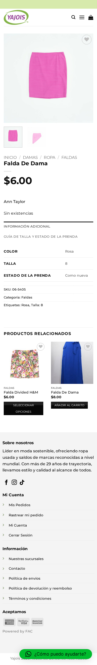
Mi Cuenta (18, 525)
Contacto (17, 568)
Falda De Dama (65, 392)
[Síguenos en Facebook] (6, 483)
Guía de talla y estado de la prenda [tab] (41, 236)
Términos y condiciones (30, 598)
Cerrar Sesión (21, 535)
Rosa (25, 305)
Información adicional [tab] (27, 226)
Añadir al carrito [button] (69, 405)
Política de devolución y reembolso (40, 588)
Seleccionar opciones (23, 408)
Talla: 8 (37, 305)
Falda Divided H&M (21, 392)
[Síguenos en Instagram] (14, 483)
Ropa (49, 157)
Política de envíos (24, 578)
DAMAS (30, 157)
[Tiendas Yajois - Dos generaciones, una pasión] (16, 17)
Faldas (69, 157)
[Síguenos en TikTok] (22, 483)
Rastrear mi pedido (26, 515)
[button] (73, 17)
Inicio (10, 157)
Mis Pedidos (19, 505)
